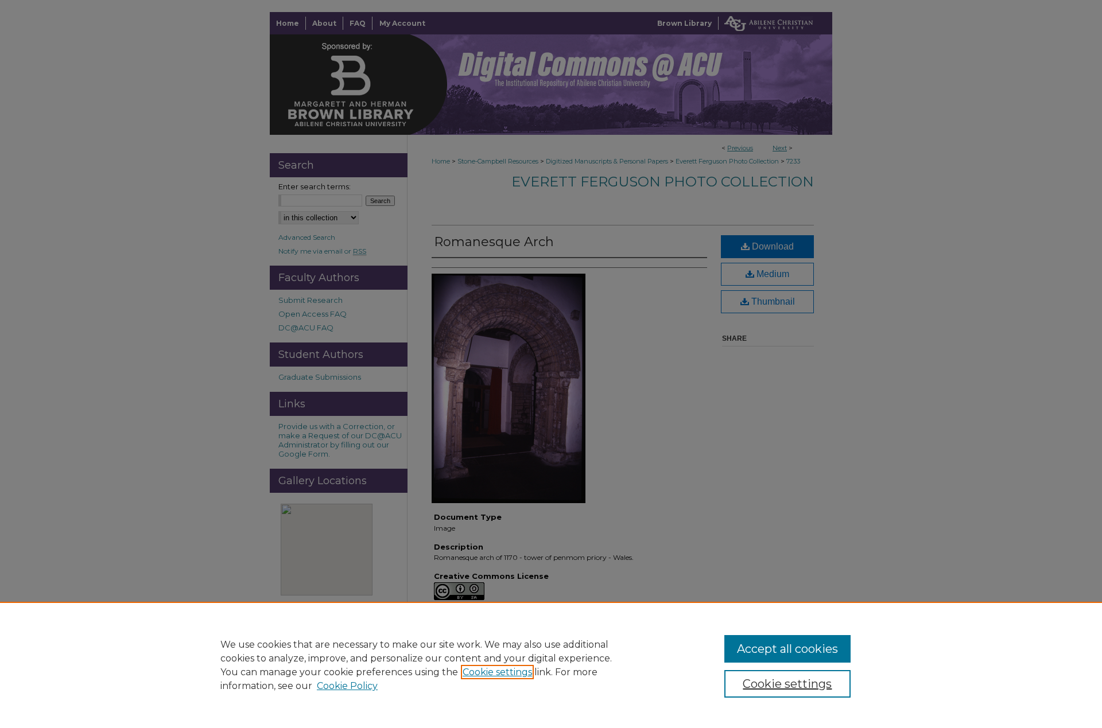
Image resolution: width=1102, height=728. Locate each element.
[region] (551, 665)
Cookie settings (497, 672)
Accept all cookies (787, 649)
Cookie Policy (347, 685)
